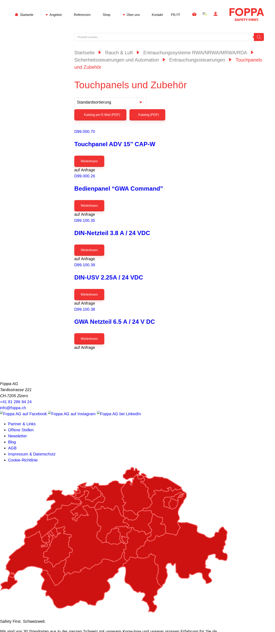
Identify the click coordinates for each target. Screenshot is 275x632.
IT (178, 14)
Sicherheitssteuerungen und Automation (116, 60)
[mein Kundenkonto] (215, 14)
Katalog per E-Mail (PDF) (101, 114)
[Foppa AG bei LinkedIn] (119, 414)
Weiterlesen (89, 161)
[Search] (259, 37)
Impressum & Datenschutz (32, 454)
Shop (106, 14)
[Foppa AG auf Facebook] (24, 414)
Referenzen (82, 14)
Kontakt (157, 14)
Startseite (26, 14)
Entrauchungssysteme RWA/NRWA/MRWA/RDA (195, 52)
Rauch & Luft (119, 52)
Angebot (56, 14)
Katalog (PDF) (148, 114)
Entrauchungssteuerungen (197, 60)
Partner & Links (22, 424)
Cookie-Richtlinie (23, 460)
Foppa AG (247, 14)
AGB (12, 448)
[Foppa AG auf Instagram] (72, 414)
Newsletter (17, 436)
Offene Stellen (21, 430)
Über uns (133, 14)
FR (173, 14)
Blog (12, 442)
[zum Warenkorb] (194, 14)
